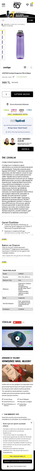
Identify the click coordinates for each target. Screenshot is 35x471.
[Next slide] (30, 338)
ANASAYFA (6, 24)
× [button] (31, 422)
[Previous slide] (4, 338)
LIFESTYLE (14, 24)
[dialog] (17, 445)
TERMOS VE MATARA (7, 26)
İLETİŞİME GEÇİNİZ (22, 94)
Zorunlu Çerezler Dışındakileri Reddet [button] (17, 461)
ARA (31, 20)
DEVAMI (4, 239)
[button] (17, 466)
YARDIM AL (25, 149)
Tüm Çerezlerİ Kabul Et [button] (17, 456)
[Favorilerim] (27, 5)
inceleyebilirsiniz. (8, 452)
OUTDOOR (21, 24)
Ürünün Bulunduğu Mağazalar (19, 104)
